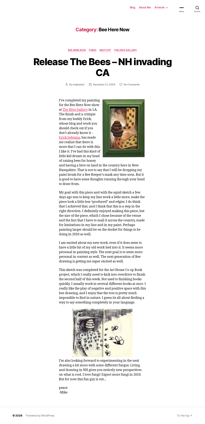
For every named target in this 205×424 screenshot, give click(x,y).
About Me (145, 7)
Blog (132, 7)
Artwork (159, 7)
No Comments (132, 84)
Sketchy (105, 50)
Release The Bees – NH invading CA (102, 67)
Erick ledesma (69, 138)
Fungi (92, 50)
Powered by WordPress (40, 415)
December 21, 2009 (104, 84)
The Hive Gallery (125, 50)
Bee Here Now (77, 50)
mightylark (78, 84)
